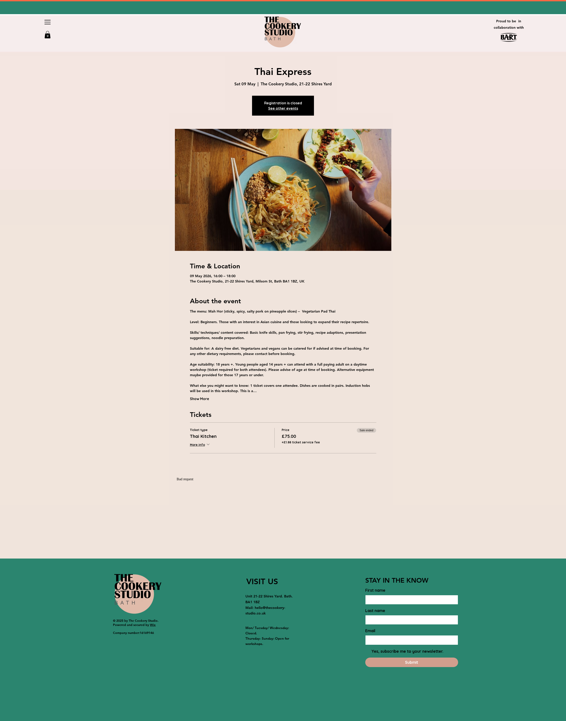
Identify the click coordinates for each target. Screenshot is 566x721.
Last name (375, 610)
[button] (47, 22)
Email (370, 630)
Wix (153, 625)
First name (375, 590)
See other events (283, 108)
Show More (199, 399)
